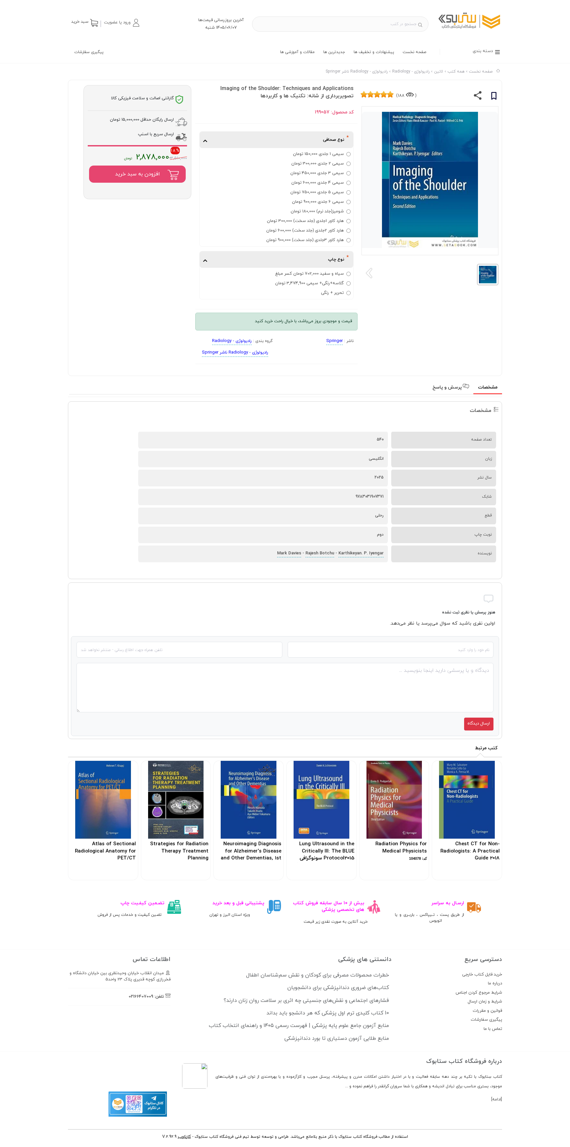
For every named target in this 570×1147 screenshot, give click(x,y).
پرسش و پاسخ (447, 387)
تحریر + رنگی (332, 293)
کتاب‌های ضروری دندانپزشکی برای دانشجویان (338, 987)
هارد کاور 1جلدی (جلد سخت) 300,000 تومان (305, 221)
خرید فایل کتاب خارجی (482, 974)
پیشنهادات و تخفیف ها (374, 52)
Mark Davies (289, 553)
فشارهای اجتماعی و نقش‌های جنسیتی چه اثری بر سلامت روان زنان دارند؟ (306, 1000)
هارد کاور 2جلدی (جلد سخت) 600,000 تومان (305, 230)
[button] (121, 22)
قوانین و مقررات (487, 1011)
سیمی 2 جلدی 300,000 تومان (317, 164)
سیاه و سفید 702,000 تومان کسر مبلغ (309, 274)
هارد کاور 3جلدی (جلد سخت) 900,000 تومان (305, 240)
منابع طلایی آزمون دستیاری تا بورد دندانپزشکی (336, 1038)
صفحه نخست (414, 52)
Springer (334, 341)
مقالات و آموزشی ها (297, 52)
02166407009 (141, 997)
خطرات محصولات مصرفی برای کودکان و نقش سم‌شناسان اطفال (317, 975)
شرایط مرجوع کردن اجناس (479, 993)
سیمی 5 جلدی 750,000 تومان (317, 192)
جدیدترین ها (334, 52)
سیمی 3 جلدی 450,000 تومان (317, 173)
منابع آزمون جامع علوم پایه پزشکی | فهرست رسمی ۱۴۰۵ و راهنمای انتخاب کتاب (299, 1025)
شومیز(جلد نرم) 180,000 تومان (317, 211)
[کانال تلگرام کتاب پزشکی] (137, 1116)
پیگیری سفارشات (89, 52)
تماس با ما (493, 1029)
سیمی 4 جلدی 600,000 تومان (317, 183)
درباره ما (495, 983)
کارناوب (184, 1137)
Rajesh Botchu (319, 553)
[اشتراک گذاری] (478, 97)
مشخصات (487, 387)
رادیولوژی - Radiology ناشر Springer (235, 353)
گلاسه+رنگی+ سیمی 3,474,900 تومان (309, 283)
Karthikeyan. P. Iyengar (361, 553)
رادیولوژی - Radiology (232, 341)
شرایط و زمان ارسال (485, 1002)
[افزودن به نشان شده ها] (493, 97)
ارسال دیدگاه (478, 724)
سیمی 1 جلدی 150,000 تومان (318, 154)
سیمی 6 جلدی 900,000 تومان (318, 202)
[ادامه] (496, 1099)
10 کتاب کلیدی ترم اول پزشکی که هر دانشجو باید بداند (328, 1013)
